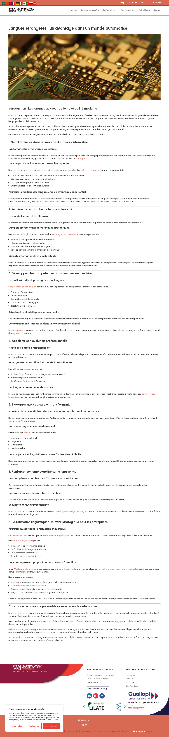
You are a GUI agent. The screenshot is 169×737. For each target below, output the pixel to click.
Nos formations (132, 675)
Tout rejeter (34, 726)
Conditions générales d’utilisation (112, 731)
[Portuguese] (27, 3)
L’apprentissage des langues (22, 286)
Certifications (132, 686)
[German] (17, 3)
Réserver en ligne (96, 689)
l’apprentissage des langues (73, 511)
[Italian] (21, 3)
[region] (34, 718)
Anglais (14, 582)
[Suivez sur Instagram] (95, 696)
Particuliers (130, 682)
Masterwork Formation (25, 569)
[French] (14, 3)
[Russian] (31, 3)
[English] (10, 3)
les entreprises (20, 535)
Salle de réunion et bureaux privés (101, 675)
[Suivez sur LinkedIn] (89, 696)
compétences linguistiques (56, 535)
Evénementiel (92, 682)
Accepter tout (51, 726)
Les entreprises (15, 330)
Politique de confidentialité (77, 731)
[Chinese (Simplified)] (7, 3)
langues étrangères (65, 234)
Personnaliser (17, 726)
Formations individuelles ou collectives (29, 585)
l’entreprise (28, 381)
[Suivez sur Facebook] (102, 696)
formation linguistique (22, 540)
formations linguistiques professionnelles (117, 569)
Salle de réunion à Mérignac (99, 679)
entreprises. (82, 158)
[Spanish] (34, 3)
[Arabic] (3, 3)
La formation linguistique (20, 629)
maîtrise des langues (90, 170)
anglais (27, 234)
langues (28, 369)
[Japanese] (24, 3)
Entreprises (130, 679)
